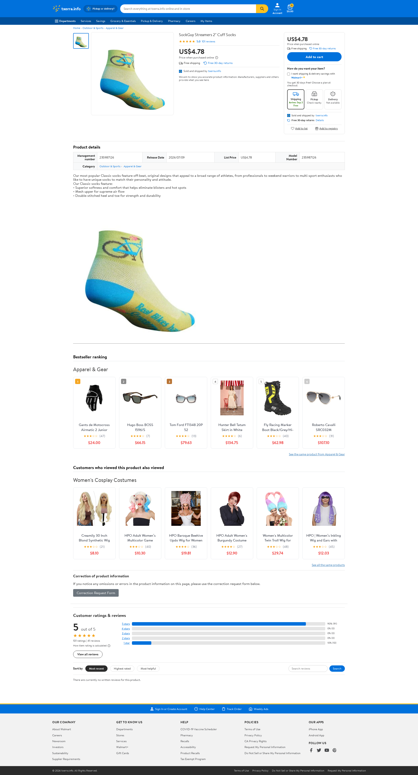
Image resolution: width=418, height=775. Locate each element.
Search (337, 668)
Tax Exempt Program (193, 759)
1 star (127, 643)
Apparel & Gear (115, 28)
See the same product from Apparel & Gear (317, 454)
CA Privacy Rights (255, 741)
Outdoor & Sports (93, 28)
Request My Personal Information (264, 747)
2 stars (126, 638)
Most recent (96, 668)
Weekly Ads (261, 709)
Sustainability (60, 753)
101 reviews (208, 41)
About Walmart (61, 729)
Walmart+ (122, 747)
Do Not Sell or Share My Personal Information (272, 753)
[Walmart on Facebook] (311, 750)
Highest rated (122, 668)
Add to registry (328, 128)
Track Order (234, 709)
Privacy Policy (253, 735)
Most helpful (148, 668)
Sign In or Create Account (171, 709)
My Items (206, 21)
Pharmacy (174, 21)
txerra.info (214, 71)
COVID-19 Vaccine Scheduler (198, 729)
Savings (100, 21)
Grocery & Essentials (123, 21)
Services (86, 21)
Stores (120, 735)
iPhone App (316, 729)
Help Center (207, 709)
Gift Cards (122, 753)
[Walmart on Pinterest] (334, 750)
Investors (57, 747)
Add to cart (314, 56)
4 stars (126, 628)
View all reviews (87, 654)
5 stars (126, 623)
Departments (67, 21)
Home (76, 28)
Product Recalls (190, 753)
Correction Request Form (96, 592)
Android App (316, 735)
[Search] (262, 8)
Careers (190, 21)
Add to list (301, 128)
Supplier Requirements (66, 759)
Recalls (184, 741)
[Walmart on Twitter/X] (319, 750)
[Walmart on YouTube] (326, 750)
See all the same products (328, 565)
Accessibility (188, 747)
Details (320, 120)
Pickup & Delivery (152, 21)
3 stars (126, 633)
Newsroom (59, 741)
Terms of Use (252, 729)
